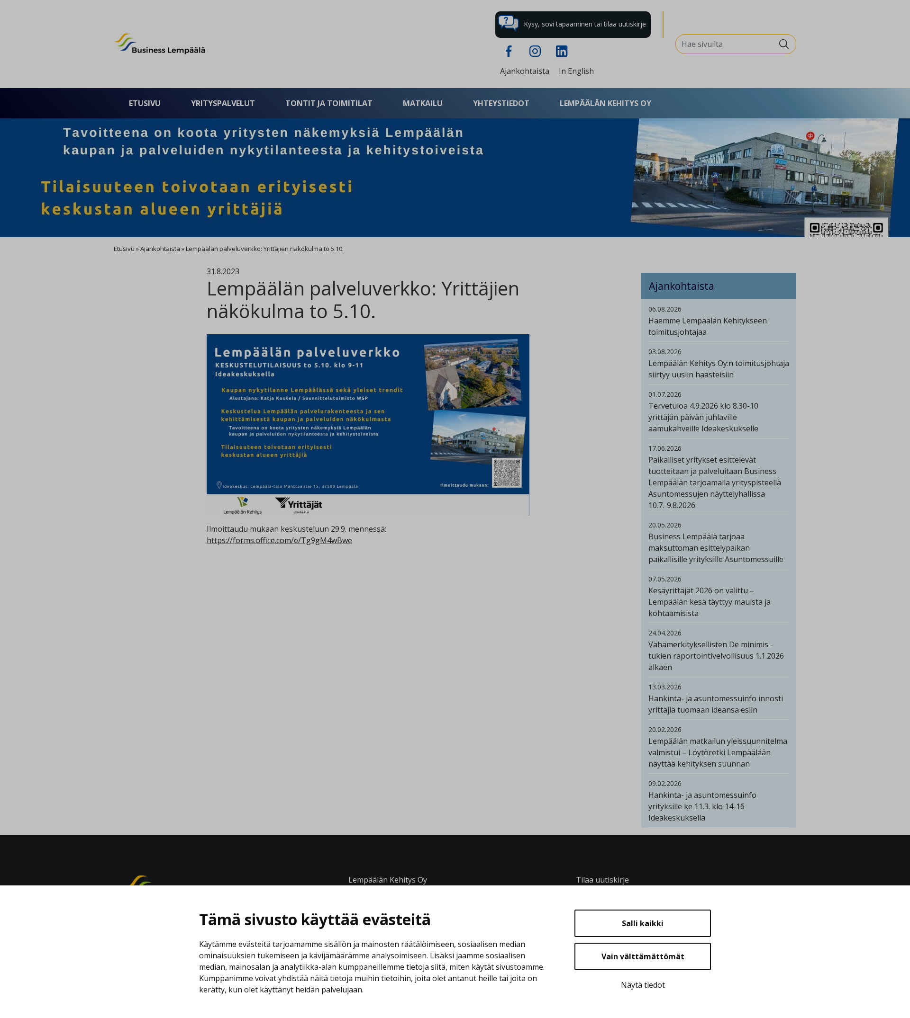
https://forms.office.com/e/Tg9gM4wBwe (279, 540)
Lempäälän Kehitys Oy (605, 103)
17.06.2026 (665, 448)
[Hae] (784, 44)
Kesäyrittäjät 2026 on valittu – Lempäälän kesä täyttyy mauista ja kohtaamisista (709, 601)
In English (576, 71)
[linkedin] (561, 50)
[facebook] (508, 50)
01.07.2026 (665, 394)
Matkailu (423, 103)
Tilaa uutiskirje (602, 880)
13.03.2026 (665, 686)
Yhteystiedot (501, 103)
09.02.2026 (665, 783)
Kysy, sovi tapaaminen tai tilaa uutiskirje (584, 23)
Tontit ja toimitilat (329, 103)
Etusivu (145, 103)
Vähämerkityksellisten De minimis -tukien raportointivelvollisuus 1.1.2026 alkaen (716, 655)
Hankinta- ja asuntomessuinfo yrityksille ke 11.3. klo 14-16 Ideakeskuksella (702, 806)
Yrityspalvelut (223, 103)
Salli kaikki (643, 923)
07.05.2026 (665, 578)
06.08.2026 (665, 308)
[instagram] (535, 50)
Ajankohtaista (524, 71)
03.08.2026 (665, 351)
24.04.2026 (665, 632)
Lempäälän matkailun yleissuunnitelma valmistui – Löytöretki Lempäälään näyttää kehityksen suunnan (717, 752)
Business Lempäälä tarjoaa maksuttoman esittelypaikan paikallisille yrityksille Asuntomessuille (715, 547)
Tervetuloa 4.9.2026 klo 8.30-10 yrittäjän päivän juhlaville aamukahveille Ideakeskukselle (703, 417)
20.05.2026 (665, 524)
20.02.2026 (665, 729)
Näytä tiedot (643, 985)
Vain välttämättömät (642, 956)
